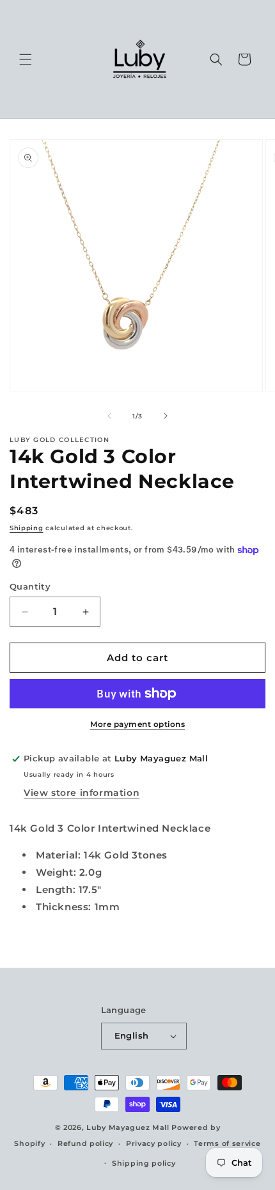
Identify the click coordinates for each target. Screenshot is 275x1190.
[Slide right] (166, 416)
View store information (81, 792)
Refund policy (85, 1143)
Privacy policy (154, 1143)
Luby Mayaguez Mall (127, 1127)
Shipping (26, 528)
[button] (26, 59)
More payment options (137, 724)
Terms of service (227, 1143)
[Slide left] (109, 416)
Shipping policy (144, 1163)
